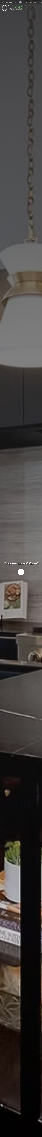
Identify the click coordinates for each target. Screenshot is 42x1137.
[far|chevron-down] (21, 572)
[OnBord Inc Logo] (12, 8)
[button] (39, 8)
